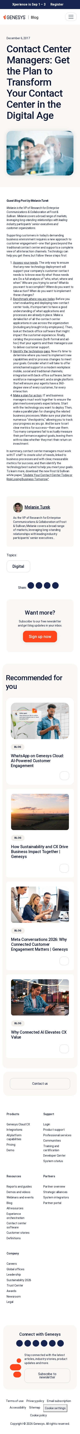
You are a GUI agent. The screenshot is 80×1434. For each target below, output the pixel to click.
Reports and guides (19, 1186)
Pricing (11, 1144)
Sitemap (34, 1407)
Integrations (14, 1129)
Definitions (14, 1238)
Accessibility (18, 1407)
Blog (9, 1203)
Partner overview (54, 1186)
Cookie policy (38, 1415)
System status (53, 1161)
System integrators (56, 1197)
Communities (52, 1140)
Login (46, 1124)
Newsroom (14, 1296)
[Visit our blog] (60, 1343)
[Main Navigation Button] (71, 17)
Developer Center (54, 1155)
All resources (15, 1208)
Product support (54, 1129)
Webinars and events (20, 1197)
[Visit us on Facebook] (44, 1343)
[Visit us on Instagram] (27, 1343)
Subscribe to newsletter (47, 1375)
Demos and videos (18, 1192)
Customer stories (18, 1232)
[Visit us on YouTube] (52, 1343)
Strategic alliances (55, 1192)
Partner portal (52, 1203)
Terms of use (14, 1401)
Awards (11, 1291)
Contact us (40, 1084)
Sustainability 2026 (19, 1280)
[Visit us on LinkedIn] (19, 1343)
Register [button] (57, 4)
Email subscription (59, 1401)
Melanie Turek (37, 507)
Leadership (14, 1274)
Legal (10, 1301)
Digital (18, 566)
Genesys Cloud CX (18, 1124)
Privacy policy (35, 1401)
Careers (12, 1263)
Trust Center (15, 1285)
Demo (10, 1150)
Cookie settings (55, 1408)
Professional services (57, 1135)
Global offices (15, 1269)
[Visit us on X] (36, 1343)
